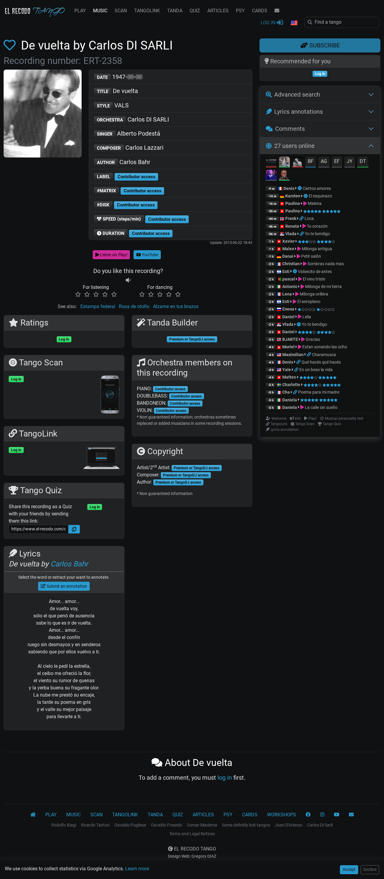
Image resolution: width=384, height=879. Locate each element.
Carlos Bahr (123, 162)
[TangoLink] (301, 218)
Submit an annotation (66, 586)
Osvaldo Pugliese (130, 825)
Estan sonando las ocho (324, 346)
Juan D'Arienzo (288, 825)
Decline (369, 869)
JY (349, 161)
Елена (288, 309)
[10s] (128, 280)
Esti (286, 271)
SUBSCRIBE (324, 45)
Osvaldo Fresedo (166, 825)
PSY (240, 11)
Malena (314, 203)
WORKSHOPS (281, 815)
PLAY (80, 11)
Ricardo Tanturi (95, 825)
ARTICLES (218, 11)
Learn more (137, 869)
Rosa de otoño (134, 306)
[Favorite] (11, 45)
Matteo (289, 377)
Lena (287, 294)
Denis (289, 188)
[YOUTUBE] (336, 815)
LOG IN (269, 23)
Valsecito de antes (315, 271)
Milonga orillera (313, 294)
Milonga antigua (316, 248)
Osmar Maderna (202, 825)
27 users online (294, 145)
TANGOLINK (147, 11)
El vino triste (313, 279)
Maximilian (293, 354)
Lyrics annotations (298, 111)
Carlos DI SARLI (133, 119)
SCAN (121, 11)
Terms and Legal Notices (192, 833)
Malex (288, 248)
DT (363, 161)
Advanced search (297, 94)
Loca (309, 218)
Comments (290, 128)
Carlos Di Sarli (320, 825)
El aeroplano (308, 301)
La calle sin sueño (321, 407)
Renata (292, 226)
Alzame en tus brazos (176, 306)
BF (311, 161)
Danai (287, 256)
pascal (288, 279)
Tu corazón (317, 226)
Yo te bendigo (317, 233)
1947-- (119, 76)
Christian (291, 263)
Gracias (312, 339)
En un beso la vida (316, 369)
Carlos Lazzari (130, 147)
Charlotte (291, 384)
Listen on (113, 254)
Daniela (290, 400)
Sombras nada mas (325, 263)
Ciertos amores (317, 188)
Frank (290, 218)
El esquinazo (320, 196)
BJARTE (290, 339)
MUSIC (100, 11)
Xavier (289, 241)
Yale (286, 369)
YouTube (149, 254)
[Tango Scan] (300, 188)
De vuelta (117, 90)
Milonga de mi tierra (323, 286)
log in (225, 777)
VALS (113, 105)
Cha (286, 392)
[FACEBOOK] (308, 815)
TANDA (174, 11)
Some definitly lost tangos (246, 825)
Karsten (292, 196)
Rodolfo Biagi (63, 825)
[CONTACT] (276, 11)
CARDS (259, 11)
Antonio (289, 286)
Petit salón (310, 256)
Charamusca (324, 354)
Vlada (290, 233)
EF (337, 161)
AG (324, 161)
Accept (349, 869)
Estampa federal (97, 306)
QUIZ (195, 11)
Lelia (306, 316)
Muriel (288, 346)
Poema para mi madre (318, 392)
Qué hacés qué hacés (321, 362)
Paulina (292, 203)
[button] (293, 23)
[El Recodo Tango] (33, 815)
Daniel (289, 316)
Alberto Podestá (128, 133)
